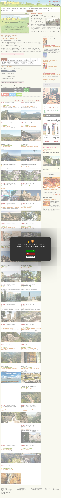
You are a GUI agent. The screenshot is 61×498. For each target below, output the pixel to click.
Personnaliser (30, 256)
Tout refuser (31, 253)
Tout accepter (31, 251)
